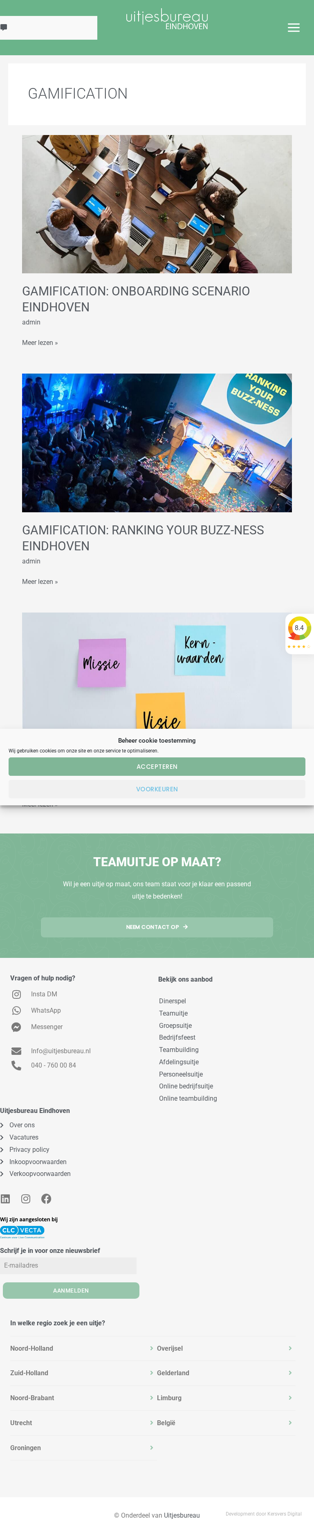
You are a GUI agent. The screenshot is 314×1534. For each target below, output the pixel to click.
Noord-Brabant (32, 1398)
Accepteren (157, 766)
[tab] (83, 1348)
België (166, 1423)
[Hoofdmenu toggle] (294, 28)
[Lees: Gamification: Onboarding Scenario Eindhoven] (157, 203)
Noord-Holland (31, 1348)
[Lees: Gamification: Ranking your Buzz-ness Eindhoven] (157, 442)
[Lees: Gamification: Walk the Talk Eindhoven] (157, 681)
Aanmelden (71, 1290)
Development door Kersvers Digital (264, 1514)
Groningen (25, 1448)
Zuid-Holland (29, 1373)
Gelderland (173, 1373)
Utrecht (21, 1423)
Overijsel (170, 1348)
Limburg (169, 1398)
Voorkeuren (157, 789)
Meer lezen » (40, 342)
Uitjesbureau (182, 1515)
